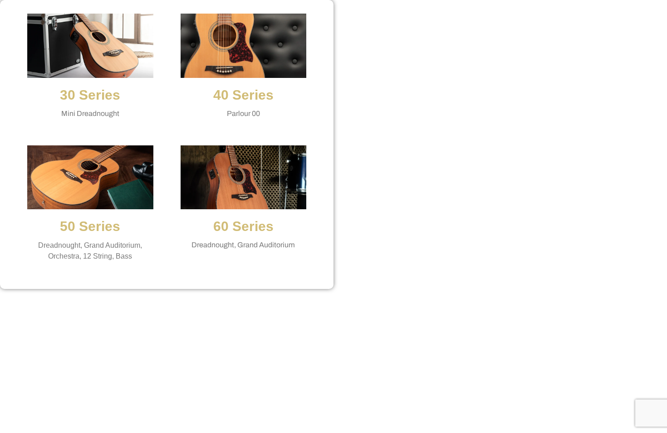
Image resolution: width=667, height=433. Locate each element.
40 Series (243, 94)
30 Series (90, 94)
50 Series (90, 226)
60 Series (243, 226)
